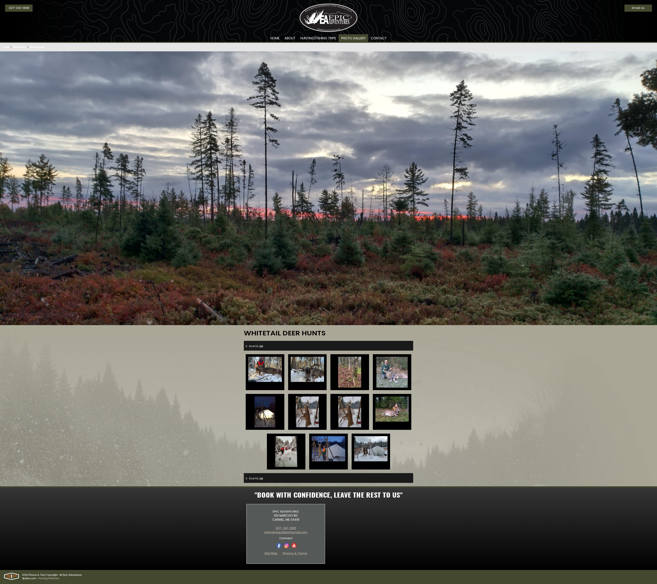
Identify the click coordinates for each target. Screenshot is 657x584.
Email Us (638, 8)
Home (6, 47)
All (261, 346)
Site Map (271, 553)
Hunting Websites (48, 578)
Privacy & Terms (295, 553)
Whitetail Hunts (37, 47)
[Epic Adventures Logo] (328, 16)
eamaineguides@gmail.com (285, 532)
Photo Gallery (19, 47)
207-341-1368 (19, 8)
